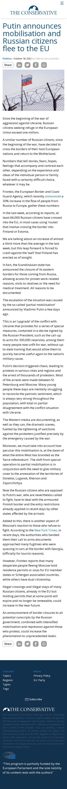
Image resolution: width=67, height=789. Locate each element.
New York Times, (46, 530)
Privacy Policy (42, 675)
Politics (7, 58)
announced (53, 196)
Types (7, 684)
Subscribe (35, 699)
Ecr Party (39, 680)
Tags (6, 688)
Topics (7, 675)
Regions (8, 680)
